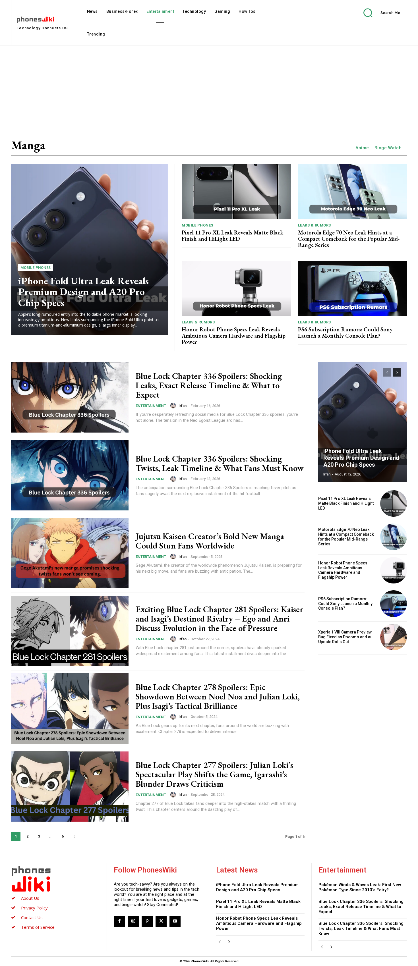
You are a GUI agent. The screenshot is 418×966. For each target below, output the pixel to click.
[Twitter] (161, 921)
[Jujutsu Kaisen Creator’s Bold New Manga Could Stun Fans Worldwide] (70, 553)
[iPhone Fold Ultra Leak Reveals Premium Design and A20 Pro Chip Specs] (89, 249)
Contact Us (32, 917)
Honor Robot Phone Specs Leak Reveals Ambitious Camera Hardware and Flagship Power (233, 336)
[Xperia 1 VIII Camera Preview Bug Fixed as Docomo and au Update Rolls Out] (393, 637)
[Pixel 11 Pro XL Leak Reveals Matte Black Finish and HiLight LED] (236, 191)
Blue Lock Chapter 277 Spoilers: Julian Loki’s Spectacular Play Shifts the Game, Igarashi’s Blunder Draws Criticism (214, 774)
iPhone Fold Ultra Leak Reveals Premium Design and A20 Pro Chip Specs (83, 291)
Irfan (183, 406)
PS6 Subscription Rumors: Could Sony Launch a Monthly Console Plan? (345, 332)
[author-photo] (174, 405)
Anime (362, 147)
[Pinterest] (147, 921)
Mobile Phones (35, 267)
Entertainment (151, 406)
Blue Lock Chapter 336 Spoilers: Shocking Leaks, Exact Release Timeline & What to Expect (209, 385)
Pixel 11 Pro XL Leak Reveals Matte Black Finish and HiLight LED (232, 235)
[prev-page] (387, 372)
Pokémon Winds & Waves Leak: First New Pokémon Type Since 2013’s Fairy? (359, 887)
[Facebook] (119, 921)
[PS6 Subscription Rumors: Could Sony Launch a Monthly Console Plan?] (352, 288)
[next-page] (74, 836)
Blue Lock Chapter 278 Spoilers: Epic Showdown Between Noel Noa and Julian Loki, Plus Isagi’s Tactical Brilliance (218, 696)
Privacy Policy (34, 908)
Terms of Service (38, 927)
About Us (30, 898)
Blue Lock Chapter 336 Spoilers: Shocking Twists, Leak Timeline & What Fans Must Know (220, 463)
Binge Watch (388, 147)
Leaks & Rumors (314, 225)
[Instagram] (133, 921)
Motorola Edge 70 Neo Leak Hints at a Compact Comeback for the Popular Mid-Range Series (349, 239)
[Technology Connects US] (55, 879)
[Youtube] (175, 921)
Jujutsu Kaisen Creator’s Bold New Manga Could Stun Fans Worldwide (210, 541)
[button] (377, 12)
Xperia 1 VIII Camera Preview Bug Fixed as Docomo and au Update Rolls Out (345, 637)
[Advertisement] (209, 88)
